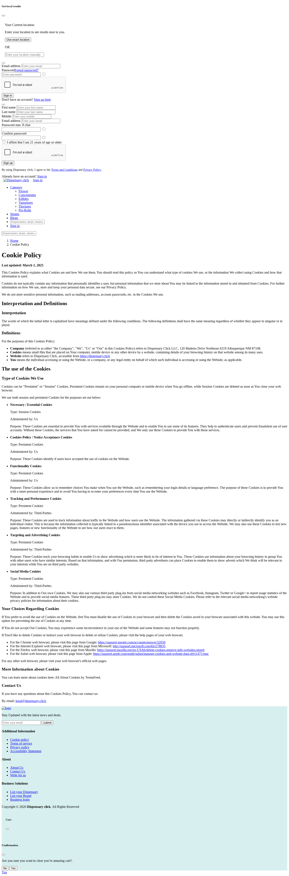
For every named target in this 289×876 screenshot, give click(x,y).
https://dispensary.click (95, 356)
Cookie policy (19, 739)
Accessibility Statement (25, 751)
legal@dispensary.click (30, 701)
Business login (20, 799)
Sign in (7, 95)
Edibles (24, 199)
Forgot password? (27, 70)
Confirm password (14, 133)
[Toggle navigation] (2, 181)
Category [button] (16, 187)
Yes (13, 868)
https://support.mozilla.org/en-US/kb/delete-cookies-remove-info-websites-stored (150, 650)
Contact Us (17, 771)
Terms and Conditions (64, 169)
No (5, 868)
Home (14, 240)
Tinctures (25, 206)
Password (8, 70)
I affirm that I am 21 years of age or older (34, 142)
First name (9, 107)
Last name (8, 112)
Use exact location (18, 39)
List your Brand (20, 795)
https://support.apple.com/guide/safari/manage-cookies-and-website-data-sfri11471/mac (151, 654)
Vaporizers (26, 202)
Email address (11, 66)
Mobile (6, 116)
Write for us (18, 775)
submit (47, 722)
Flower (23, 191)
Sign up (8, 163)
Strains (14, 214)
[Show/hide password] (44, 74)
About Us (16, 767)
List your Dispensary (24, 792)
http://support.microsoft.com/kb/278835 (139, 646)
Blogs (14, 218)
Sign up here (42, 99)
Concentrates (27, 195)
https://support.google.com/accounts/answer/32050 (131, 642)
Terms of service (21, 743)
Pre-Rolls (25, 210)
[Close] (3, 15)
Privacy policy (19, 747)
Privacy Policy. (92, 169)
